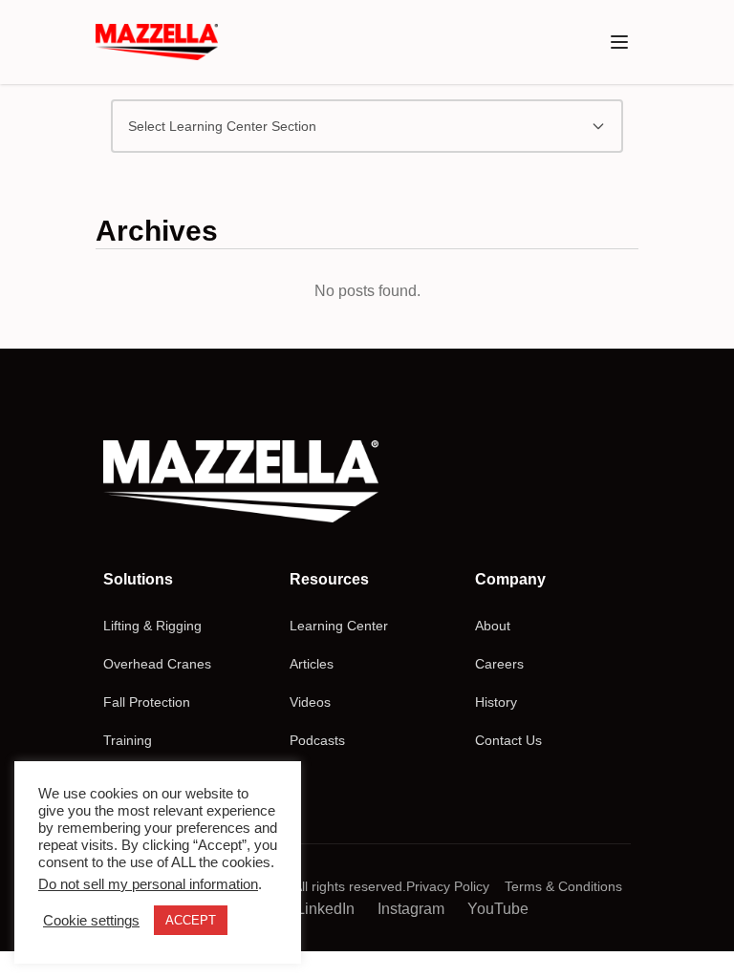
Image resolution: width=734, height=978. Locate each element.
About (492, 625)
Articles (312, 663)
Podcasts (317, 740)
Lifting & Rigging (152, 625)
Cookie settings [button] (91, 920)
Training (127, 740)
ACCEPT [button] (190, 920)
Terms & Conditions (563, 886)
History (496, 702)
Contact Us (508, 740)
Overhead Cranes (157, 663)
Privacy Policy (447, 886)
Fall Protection (146, 702)
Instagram (411, 909)
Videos (310, 702)
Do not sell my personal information (148, 884)
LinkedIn (325, 909)
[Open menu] (619, 42)
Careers (499, 663)
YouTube (498, 909)
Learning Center (339, 625)
